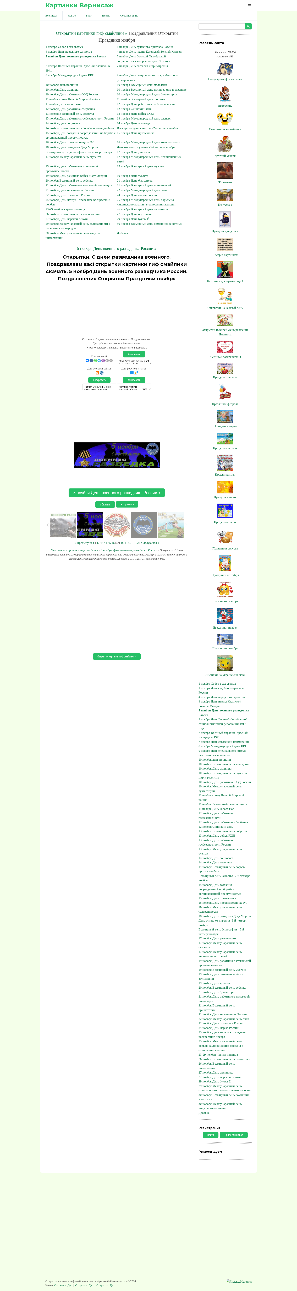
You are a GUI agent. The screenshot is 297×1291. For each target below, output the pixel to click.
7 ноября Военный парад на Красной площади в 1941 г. (223, 735)
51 (133, 542)
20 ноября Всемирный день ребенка (69, 180)
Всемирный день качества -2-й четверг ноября (147, 128)
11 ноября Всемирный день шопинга (141, 99)
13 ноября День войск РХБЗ (135, 113)
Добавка (122, 233)
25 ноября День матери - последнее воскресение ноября (222, 1034)
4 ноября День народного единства (69, 51)
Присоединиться (233, 1135)
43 (101, 542)
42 (98, 542)
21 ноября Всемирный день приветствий (144, 185)
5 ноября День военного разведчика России (76, 56)
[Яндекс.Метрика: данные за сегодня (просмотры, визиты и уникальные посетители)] (239, 1281)
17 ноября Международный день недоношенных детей (220, 954)
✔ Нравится (127, 504)
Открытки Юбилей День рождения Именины (225, 332)
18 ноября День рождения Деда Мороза (72, 147)
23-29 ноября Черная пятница (65, 209)
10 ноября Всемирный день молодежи (142, 84)
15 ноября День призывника (135, 133)
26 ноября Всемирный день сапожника (142, 209)
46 (113, 542)
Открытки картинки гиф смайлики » (91, 33)
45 (109, 542)
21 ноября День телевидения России (70, 190)
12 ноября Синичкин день (134, 109)
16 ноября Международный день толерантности (148, 142)
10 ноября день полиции (62, 84)
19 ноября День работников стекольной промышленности (225, 963)
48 (122, 542)
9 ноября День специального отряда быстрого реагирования (222, 753)
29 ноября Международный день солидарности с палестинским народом (225, 1088)
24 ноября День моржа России (137, 195)
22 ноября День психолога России (68, 195)
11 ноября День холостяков (63, 104)
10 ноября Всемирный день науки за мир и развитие (151, 89)
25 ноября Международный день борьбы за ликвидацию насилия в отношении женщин (221, 1045)
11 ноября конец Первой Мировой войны (73, 99)
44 (105, 542)
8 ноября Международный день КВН (70, 75)
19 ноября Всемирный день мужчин (140, 166)
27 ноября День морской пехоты (67, 219)
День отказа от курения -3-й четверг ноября (146, 147)
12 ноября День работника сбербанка (70, 109)
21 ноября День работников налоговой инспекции (79, 185)
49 (125, 542)
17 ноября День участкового (135, 152)
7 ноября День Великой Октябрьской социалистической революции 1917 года (223, 724)
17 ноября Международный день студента (73, 157)
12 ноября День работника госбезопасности (146, 104)
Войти (210, 1135)
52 (137, 542)
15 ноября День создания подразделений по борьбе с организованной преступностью (220, 889)
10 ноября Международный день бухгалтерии (147, 94)
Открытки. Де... (63, 1285)
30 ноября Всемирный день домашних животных (149, 223)
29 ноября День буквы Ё (133, 219)
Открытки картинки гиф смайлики (74, 550)
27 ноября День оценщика (134, 214)
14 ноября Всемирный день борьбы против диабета (80, 128)
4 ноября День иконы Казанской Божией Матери (149, 51)
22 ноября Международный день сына (142, 190)
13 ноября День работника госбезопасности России (80, 118)
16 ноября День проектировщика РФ (70, 142)
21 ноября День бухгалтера (134, 180)
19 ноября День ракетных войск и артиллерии (76, 175)
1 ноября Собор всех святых (64, 46)
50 (129, 542)
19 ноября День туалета (132, 175)
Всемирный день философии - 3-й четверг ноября (79, 152)
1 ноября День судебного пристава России (145, 46)
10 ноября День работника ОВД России (72, 94)
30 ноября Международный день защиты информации (220, 1106)
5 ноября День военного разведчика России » (116, 248)
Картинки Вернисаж (79, 5)
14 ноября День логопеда (133, 123)
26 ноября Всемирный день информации (73, 214)
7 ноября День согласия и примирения (142, 66)
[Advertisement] (117, 308)
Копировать (134, 354)
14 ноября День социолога (63, 123)
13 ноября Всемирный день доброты (70, 113)
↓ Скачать (105, 504)
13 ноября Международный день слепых (143, 118)
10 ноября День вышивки (62, 89)
